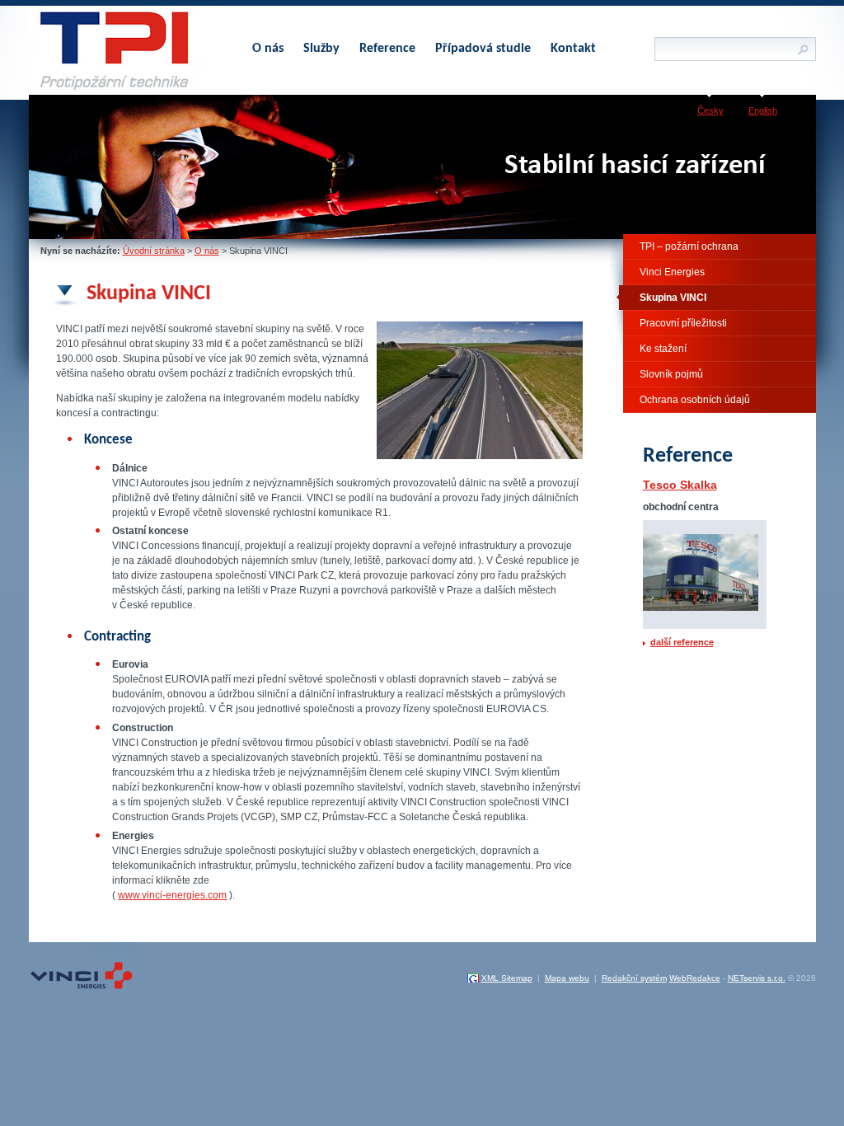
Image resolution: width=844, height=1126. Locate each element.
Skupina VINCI (673, 297)
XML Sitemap (506, 978)
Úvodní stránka (154, 251)
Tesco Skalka (680, 484)
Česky (710, 110)
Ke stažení (663, 348)
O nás (207, 251)
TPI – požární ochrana (689, 246)
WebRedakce (694, 978)
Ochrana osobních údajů (695, 400)
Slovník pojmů (671, 374)
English (762, 110)
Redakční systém (634, 978)
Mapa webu (567, 978)
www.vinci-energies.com (172, 895)
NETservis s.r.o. (756, 978)
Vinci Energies (672, 272)
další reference (682, 642)
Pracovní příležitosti (683, 323)
